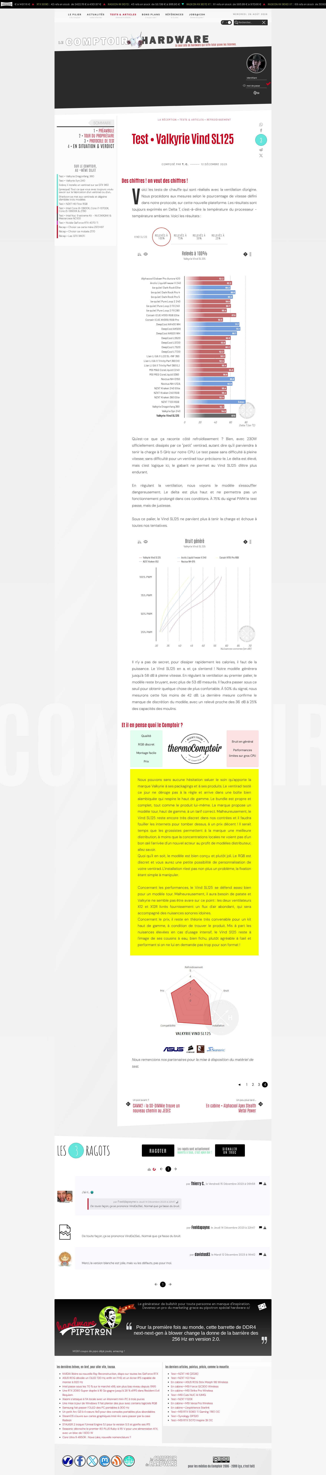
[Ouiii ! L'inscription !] (256, 63)
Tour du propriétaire (99, 135)
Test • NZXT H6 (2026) (184, 1373)
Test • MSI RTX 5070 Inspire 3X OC (192, 1420)
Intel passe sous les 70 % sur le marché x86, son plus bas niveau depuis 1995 (109, 1386)
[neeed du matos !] (129, 1461)
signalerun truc (230, 1150)
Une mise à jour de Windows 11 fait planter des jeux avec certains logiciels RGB (109, 1403)
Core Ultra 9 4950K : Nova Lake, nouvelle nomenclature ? (96, 1437)
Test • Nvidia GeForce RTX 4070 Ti (78, 222)
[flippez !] (104, 1461)
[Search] (236, 23)
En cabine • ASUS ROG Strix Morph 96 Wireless (199, 1382)
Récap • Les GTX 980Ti (72, 236)
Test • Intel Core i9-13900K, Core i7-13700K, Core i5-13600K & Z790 (84, 210)
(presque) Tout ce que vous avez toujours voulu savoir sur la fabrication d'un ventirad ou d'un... (86, 191)
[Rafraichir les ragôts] (154, 1169)
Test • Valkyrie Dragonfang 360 (76, 176)
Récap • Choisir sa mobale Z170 (77, 231)
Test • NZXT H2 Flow (183, 1378)
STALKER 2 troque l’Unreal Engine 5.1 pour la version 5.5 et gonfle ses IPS (106, 1424)
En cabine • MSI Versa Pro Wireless (192, 1403)
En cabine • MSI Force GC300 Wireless (194, 1386)
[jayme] (80, 1461)
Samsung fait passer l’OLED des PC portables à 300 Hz (95, 1407)
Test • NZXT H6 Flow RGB (73, 203)
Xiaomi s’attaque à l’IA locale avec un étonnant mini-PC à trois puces (103, 1399)
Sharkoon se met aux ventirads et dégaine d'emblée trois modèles (83, 198)
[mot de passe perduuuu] (256, 94)
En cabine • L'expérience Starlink (190, 1407)
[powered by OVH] (67, 1461)
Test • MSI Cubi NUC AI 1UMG (188, 1395)
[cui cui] (92, 1461)
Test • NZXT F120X (181, 1399)
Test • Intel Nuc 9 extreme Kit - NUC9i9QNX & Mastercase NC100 (85, 217)
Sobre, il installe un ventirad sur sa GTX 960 (84, 185)
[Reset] (263, 23)
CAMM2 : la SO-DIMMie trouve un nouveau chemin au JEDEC (156, 1108)
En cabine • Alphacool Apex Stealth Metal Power (231, 1108)
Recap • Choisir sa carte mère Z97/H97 (81, 227)
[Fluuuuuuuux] (116, 1461)
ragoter (158, 1150)
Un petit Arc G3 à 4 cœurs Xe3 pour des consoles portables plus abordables (108, 1411)
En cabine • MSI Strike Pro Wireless (192, 1390)
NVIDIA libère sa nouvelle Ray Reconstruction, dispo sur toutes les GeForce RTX (110, 1373)
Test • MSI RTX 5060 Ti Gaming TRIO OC (195, 1411)
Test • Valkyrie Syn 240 (72, 180)
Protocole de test (101, 140)
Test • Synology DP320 (184, 1416)
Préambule (106, 130)
